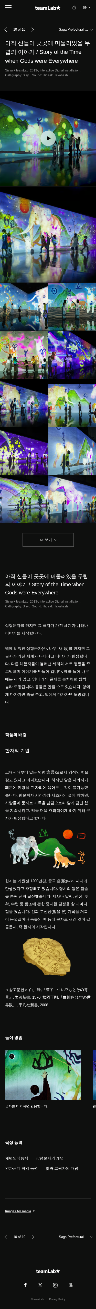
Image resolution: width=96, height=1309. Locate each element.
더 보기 (46, 540)
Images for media (18, 1211)
